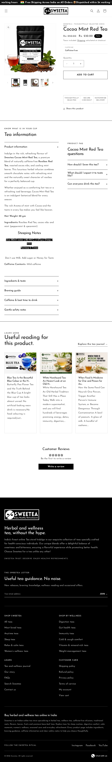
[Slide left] (7, 82)
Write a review (56, 466)
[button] (6, 11)
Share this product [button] (74, 109)
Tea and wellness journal (17, 666)
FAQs (7, 678)
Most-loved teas (12, 628)
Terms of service (67, 684)
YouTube (103, 745)
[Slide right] (53, 82)
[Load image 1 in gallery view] (16, 83)
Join (104, 594)
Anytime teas (11, 633)
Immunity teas (66, 633)
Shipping (81, 40)
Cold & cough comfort (71, 639)
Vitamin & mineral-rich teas (73, 645)
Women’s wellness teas (16, 651)
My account (65, 690)
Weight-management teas (72, 651)
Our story (9, 672)
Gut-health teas (67, 628)
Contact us (10, 690)
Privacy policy (66, 678)
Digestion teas (66, 622)
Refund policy (66, 672)
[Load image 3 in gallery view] (44, 83)
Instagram (77, 745)
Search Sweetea (12, 684)
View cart (64, 695)
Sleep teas (9, 639)
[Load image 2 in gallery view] (25, 83)
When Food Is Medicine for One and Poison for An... (90, 381)
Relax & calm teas (14, 645)
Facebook (91, 745)
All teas (8, 622)
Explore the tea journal (93, 344)
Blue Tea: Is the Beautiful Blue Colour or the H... (20, 379)
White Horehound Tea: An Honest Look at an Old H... (54, 381)
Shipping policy (67, 666)
